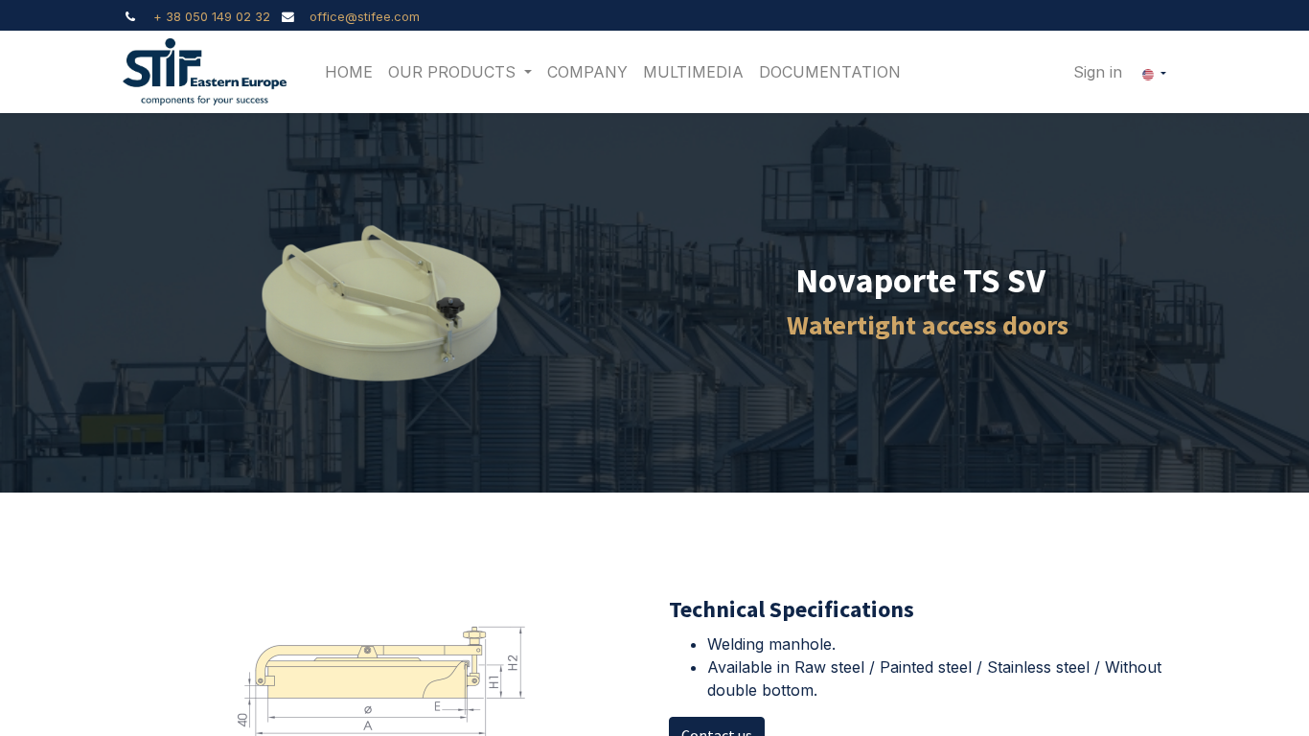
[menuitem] (348, 72)
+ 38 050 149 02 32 (211, 17)
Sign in (1097, 71)
